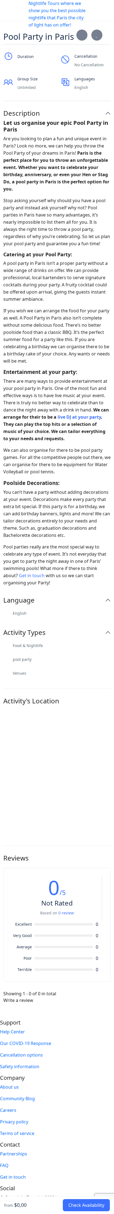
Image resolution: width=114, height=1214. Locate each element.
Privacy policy (14, 1122)
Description (21, 113)
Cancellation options (21, 1055)
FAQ (4, 1165)
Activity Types (24, 633)
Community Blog (17, 1099)
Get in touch (32, 575)
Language (19, 600)
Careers (8, 1110)
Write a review (18, 1000)
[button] (89, 10)
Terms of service (17, 1133)
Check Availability (86, 1205)
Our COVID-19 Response (25, 1043)
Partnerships (13, 1154)
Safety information (19, 1066)
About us (9, 1087)
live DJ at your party (79, 417)
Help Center (12, 1032)
